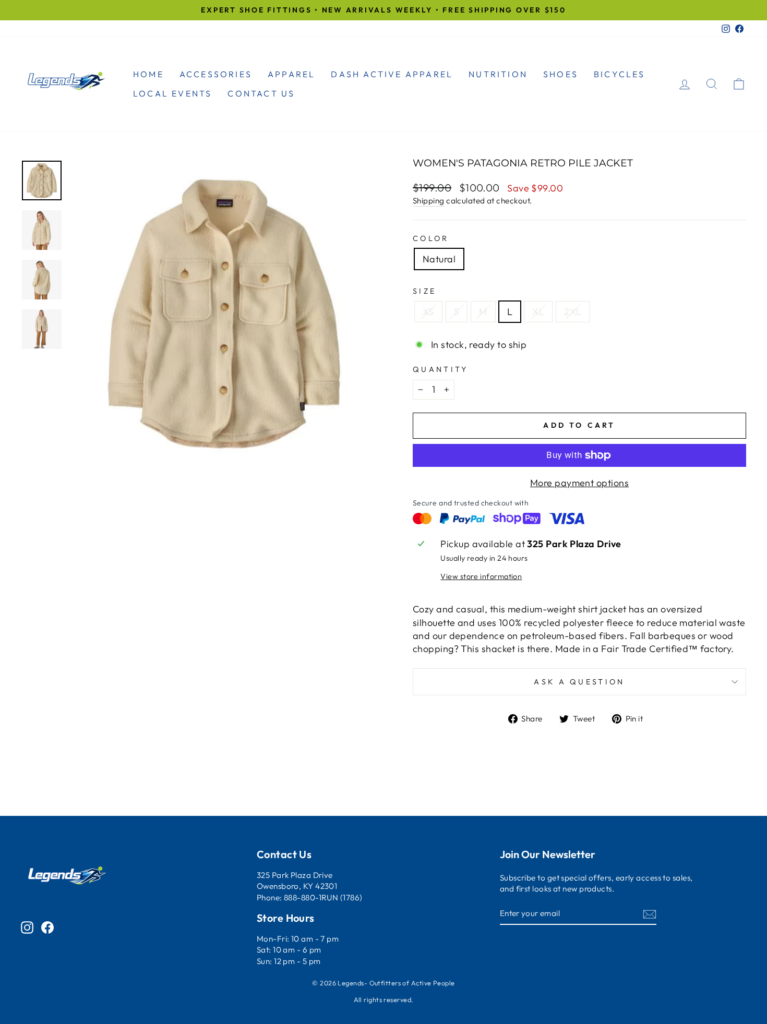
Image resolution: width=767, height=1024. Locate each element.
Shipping (429, 201)
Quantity (441, 369)
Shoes (560, 74)
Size (424, 291)
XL (538, 312)
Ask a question (579, 681)
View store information (481, 576)
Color (431, 238)
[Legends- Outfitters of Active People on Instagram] (27, 927)
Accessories (215, 74)
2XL (572, 312)
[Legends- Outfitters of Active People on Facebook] (47, 927)
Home (148, 74)
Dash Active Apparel (392, 74)
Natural (439, 259)
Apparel (291, 74)
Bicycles (619, 74)
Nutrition (498, 74)
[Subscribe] (649, 914)
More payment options (579, 483)
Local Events (172, 93)
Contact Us (261, 93)
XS (428, 312)
